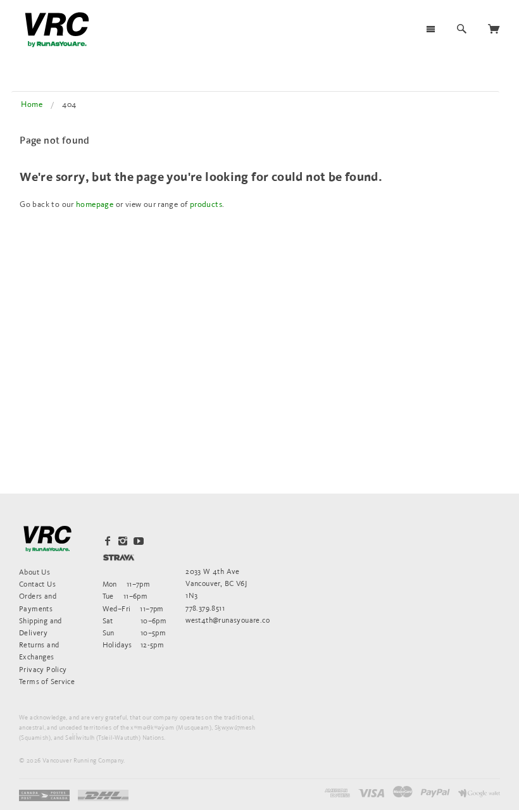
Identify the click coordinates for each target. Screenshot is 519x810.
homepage (94, 204)
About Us (34, 572)
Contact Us (37, 584)
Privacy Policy (42, 669)
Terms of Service (47, 681)
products (206, 204)
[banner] (57, 30)
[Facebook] (108, 541)
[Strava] (119, 557)
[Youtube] (139, 541)
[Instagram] (123, 541)
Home (31, 104)
